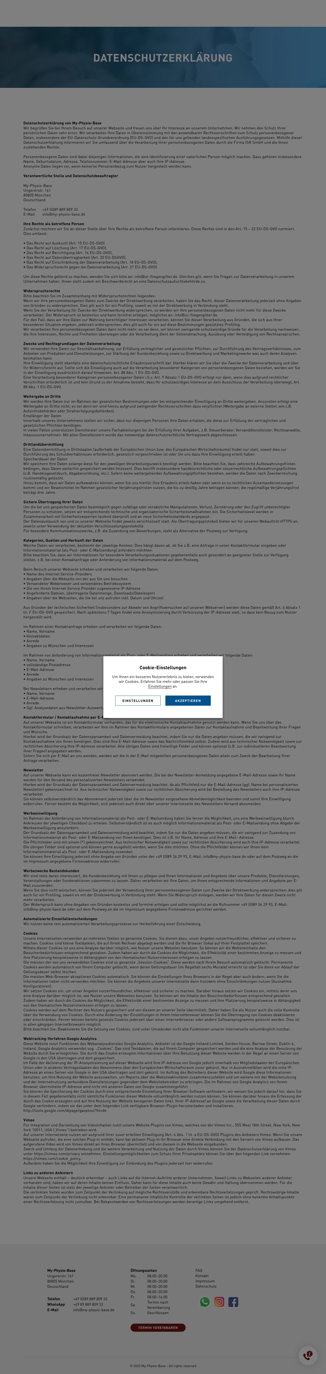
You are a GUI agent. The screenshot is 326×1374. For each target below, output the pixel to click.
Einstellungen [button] (160, 686)
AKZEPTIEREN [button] (188, 700)
